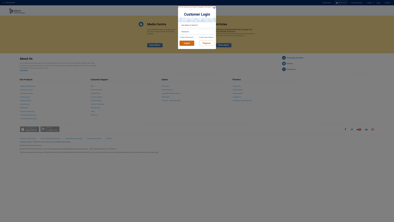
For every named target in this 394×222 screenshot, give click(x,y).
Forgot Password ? (187, 37)
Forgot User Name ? (206, 37)
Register (207, 43)
